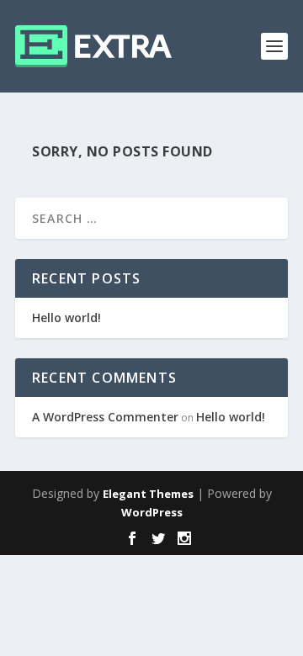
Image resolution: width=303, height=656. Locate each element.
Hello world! (66, 317)
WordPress (152, 512)
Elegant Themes (148, 493)
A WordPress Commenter (105, 417)
